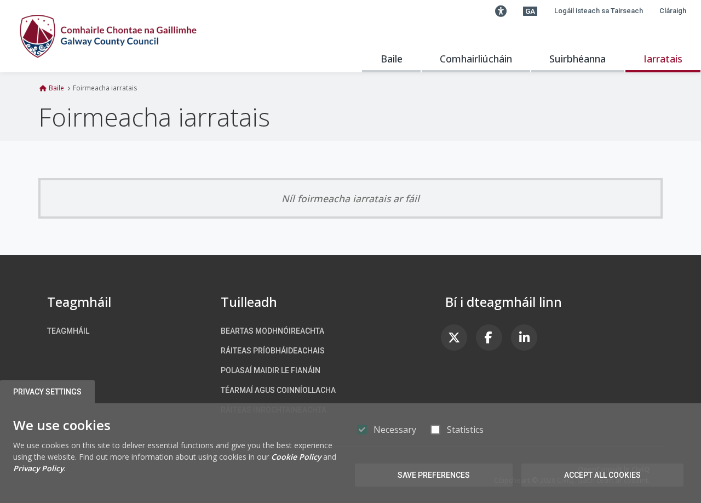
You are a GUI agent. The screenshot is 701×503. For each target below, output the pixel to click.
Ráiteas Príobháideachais (273, 350)
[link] (454, 337)
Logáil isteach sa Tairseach (598, 11)
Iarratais (662, 58)
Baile (392, 58)
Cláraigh (672, 11)
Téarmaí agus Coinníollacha (278, 390)
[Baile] (108, 36)
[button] (500, 11)
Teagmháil (68, 331)
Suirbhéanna (577, 58)
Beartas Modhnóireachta (272, 331)
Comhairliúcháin (476, 58)
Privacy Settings (47, 391)
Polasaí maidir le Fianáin (270, 370)
